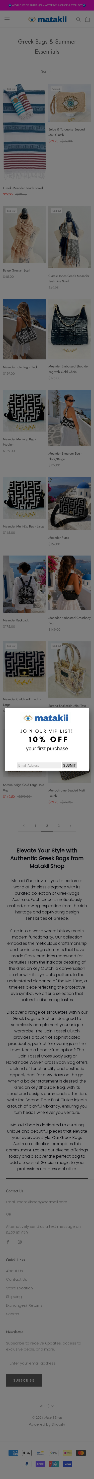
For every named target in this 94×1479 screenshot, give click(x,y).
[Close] (88, 708)
